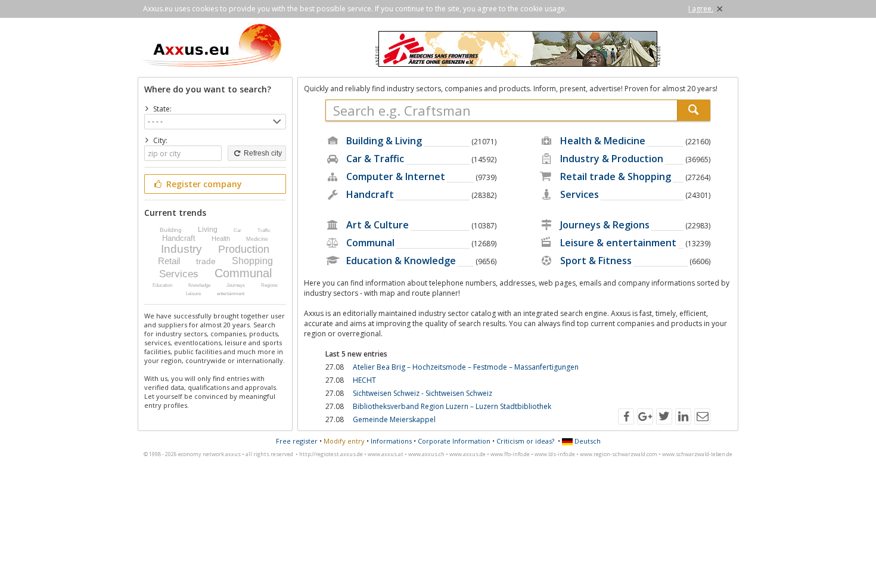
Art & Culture (377, 224)
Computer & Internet (395, 176)
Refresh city (262, 153)
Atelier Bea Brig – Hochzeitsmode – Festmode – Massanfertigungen (466, 367)
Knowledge (199, 285)
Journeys (235, 285)
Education (162, 285)
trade (206, 261)
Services (178, 274)
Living (208, 229)
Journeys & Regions (605, 224)
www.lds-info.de (555, 454)
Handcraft (178, 238)
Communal (243, 273)
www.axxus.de (467, 454)
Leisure (193, 293)
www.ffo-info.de (510, 454)
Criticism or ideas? (525, 440)
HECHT (364, 380)
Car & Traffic (375, 158)
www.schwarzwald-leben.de (697, 454)
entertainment (230, 293)
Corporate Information (454, 440)
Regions (269, 285)
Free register (297, 440)
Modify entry (344, 440)
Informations (391, 440)
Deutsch (587, 440)
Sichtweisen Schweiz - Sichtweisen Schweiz (422, 393)
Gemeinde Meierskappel (394, 419)
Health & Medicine (602, 140)
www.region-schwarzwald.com (618, 454)
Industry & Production (611, 158)
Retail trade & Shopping (615, 176)
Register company (203, 184)
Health (221, 238)
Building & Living (384, 140)
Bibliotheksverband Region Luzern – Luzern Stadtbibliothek (452, 406)
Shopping (252, 261)
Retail (169, 261)
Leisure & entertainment (618, 242)
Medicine (257, 239)
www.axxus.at (385, 454)
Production (243, 249)
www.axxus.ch (426, 454)
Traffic (264, 230)
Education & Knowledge (401, 260)
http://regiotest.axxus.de (331, 454)
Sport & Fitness (596, 260)
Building (171, 230)
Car (237, 230)
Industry (181, 249)
